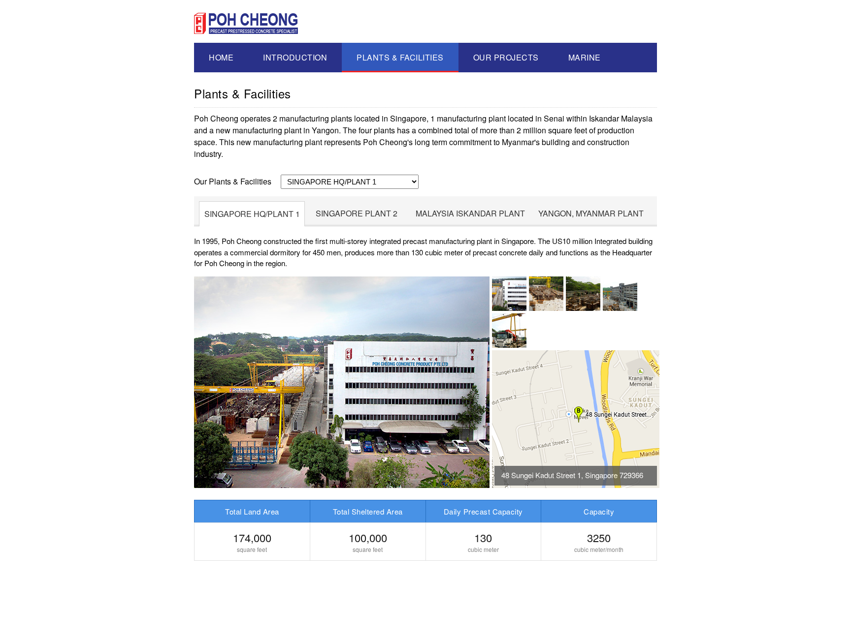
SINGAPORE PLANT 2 (356, 213)
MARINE (584, 57)
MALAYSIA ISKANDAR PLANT (470, 213)
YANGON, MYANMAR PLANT (591, 213)
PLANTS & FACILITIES (400, 57)
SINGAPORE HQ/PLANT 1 (252, 213)
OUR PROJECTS (506, 57)
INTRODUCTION (295, 57)
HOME (221, 57)
